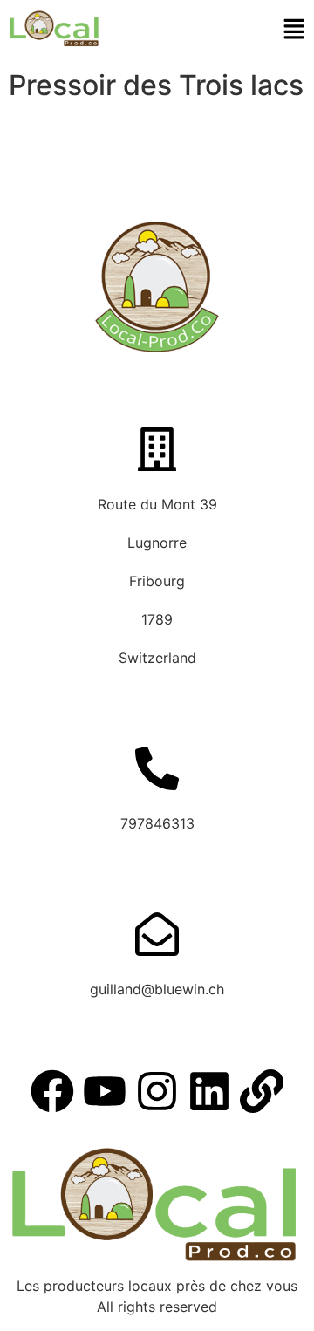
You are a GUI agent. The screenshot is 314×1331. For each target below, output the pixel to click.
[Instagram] (157, 1091)
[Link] (261, 1091)
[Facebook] (52, 1091)
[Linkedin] (209, 1091)
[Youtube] (104, 1091)
